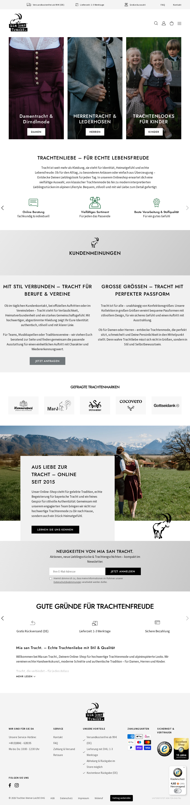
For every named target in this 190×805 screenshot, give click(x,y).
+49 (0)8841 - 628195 (20, 743)
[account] (164, 23)
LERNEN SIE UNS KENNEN (55, 529)
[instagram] (17, 786)
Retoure (58, 755)
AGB (52, 798)
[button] (179, 23)
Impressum (83, 798)
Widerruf (99, 798)
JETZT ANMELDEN (123, 571)
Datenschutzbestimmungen (67, 582)
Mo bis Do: (15, 749)
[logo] (18, 22)
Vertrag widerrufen (121, 798)
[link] (23, 405)
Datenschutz (66, 798)
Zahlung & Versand (64, 749)
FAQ (163, 4)
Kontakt (177, 4)
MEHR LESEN (24, 676)
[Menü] (184, 768)
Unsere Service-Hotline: (22, 737)
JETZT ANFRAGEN (47, 361)
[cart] (171, 23)
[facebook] (10, 786)
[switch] (177, 791)
